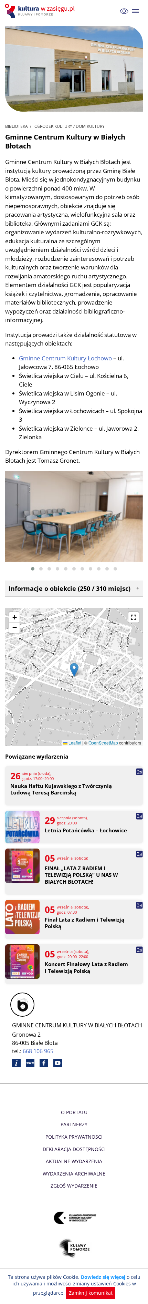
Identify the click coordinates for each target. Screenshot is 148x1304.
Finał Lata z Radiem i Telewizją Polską (84, 923)
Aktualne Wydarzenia (74, 1161)
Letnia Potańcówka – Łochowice (86, 830)
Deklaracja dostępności (74, 1149)
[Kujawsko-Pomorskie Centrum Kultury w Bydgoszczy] (74, 1218)
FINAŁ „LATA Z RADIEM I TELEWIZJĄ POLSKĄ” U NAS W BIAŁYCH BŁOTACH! (81, 875)
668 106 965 (38, 1051)
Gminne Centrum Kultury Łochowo (65, 358)
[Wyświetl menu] (135, 11)
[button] (33, 568)
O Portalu (74, 1112)
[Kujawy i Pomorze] (74, 1248)
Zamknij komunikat (91, 1293)
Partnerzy (74, 1124)
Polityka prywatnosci (74, 1136)
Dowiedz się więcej (103, 1277)
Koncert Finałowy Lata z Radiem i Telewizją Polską (86, 967)
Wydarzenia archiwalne (74, 1173)
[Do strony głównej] (40, 11)
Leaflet (74, 743)
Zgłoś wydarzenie (74, 1185)
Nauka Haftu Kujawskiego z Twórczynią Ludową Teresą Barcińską (61, 789)
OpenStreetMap (103, 743)
